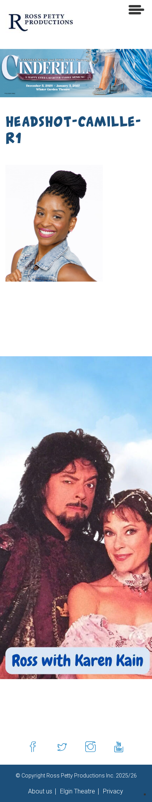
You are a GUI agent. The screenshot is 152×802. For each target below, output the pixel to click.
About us (40, 791)
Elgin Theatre (76, 791)
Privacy (112, 791)
